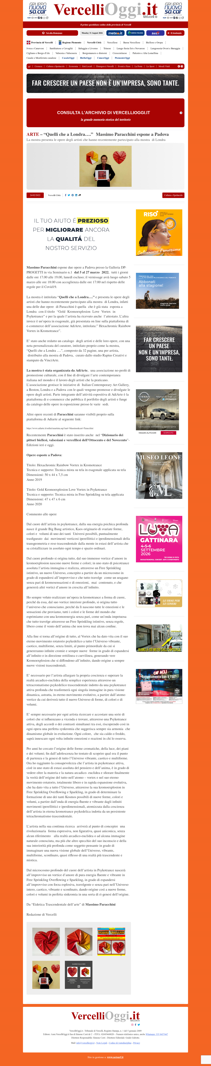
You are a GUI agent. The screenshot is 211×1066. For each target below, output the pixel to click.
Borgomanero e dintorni (95, 53)
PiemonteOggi (122, 58)
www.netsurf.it (115, 1057)
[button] (179, 66)
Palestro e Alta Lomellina (145, 53)
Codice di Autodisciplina (120, 1043)
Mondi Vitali (164, 66)
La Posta (138, 66)
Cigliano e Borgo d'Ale (38, 53)
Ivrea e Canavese (35, 48)
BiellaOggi (85, 58)
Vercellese (112, 42)
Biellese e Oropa (154, 42)
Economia (73, 66)
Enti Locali (87, 66)
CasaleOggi (68, 58)
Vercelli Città (94, 42)
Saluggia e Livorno (88, 48)
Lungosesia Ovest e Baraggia (165, 48)
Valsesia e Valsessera (66, 53)
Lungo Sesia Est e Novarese (131, 48)
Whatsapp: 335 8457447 (157, 1034)
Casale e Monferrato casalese (41, 58)
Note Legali (101, 1043)
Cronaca (38, 66)
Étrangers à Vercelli (105, 66)
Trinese (107, 48)
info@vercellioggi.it (85, 1043)
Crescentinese (120, 53)
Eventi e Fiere (124, 66)
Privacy (136, 1043)
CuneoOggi (103, 58)
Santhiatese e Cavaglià (61, 48)
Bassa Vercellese (131, 42)
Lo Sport (150, 66)
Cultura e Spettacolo (56, 66)
